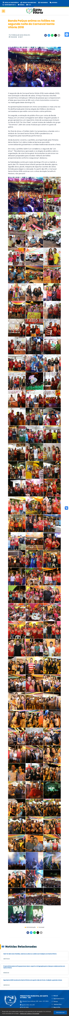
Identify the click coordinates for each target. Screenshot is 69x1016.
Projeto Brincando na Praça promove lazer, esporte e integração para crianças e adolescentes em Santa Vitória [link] (34, 967)
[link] (67, 34)
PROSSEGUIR (60, 1012)
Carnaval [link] (41, 927)
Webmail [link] (56, 995)
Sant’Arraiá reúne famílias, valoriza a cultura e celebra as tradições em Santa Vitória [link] (29, 954)
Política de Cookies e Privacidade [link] (29, 1013)
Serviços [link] (56, 1001)
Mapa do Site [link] (57, 1007)
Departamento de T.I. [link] (59, 998)
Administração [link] (31, 927)
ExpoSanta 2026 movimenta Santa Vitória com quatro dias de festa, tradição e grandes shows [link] (32, 980)
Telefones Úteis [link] (58, 1004)
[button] (27, 2)
